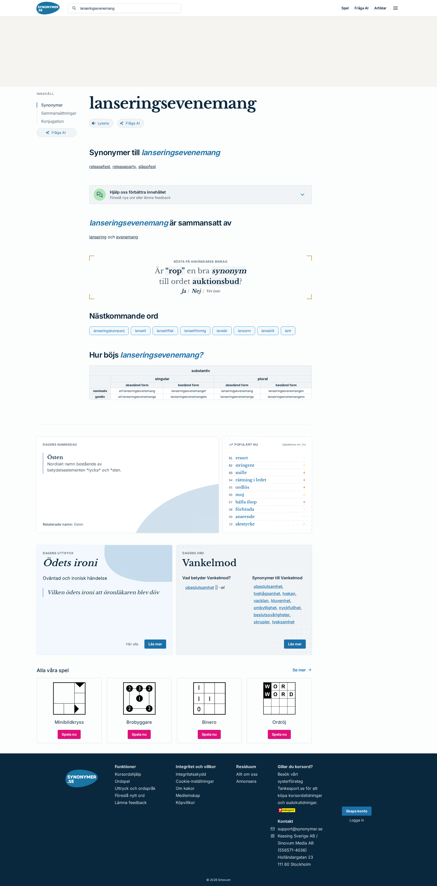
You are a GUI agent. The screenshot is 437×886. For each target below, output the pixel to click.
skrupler (262, 621)
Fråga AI (361, 8)
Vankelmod (209, 563)
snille (241, 472)
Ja (183, 291)
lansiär (222, 330)
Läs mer (155, 644)
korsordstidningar (305, 795)
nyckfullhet (289, 607)
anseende (245, 516)
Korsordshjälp (128, 774)
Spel (344, 8)
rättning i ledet (250, 479)
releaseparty (124, 166)
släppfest (147, 166)
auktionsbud (215, 281)
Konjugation (52, 121)
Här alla (132, 644)
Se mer (299, 669)
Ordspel (122, 781)
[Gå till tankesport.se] (300, 810)
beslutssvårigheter (272, 614)
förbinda (244, 509)
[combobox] (128, 8)
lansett (140, 330)
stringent (244, 465)
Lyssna (103, 123)
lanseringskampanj (109, 330)
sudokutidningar (301, 802)
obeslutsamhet (199, 587)
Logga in (356, 820)
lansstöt (267, 330)
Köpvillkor (185, 802)
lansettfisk (165, 330)
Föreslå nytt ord (130, 795)
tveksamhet (283, 621)
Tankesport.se (291, 788)
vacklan (261, 600)
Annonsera (246, 781)
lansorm (244, 330)
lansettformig (195, 330)
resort (241, 457)
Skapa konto (356, 811)
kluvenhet (280, 600)
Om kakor (185, 788)
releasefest (99, 166)
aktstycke (245, 523)
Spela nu (69, 734)
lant (288, 330)
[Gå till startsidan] (48, 8)
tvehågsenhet (267, 593)
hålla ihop (246, 501)
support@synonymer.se (300, 828)
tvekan (288, 593)
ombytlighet (265, 607)
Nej (196, 291)
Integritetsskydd (191, 774)
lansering (97, 236)
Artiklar (380, 8)
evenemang (127, 236)
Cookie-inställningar (195, 781)
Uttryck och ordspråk (135, 788)
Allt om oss (246, 774)
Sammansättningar (58, 113)
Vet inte (213, 291)
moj (239, 494)
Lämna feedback (131, 802)
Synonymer (52, 105)
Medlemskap (188, 795)
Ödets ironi (70, 563)
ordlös (242, 487)
